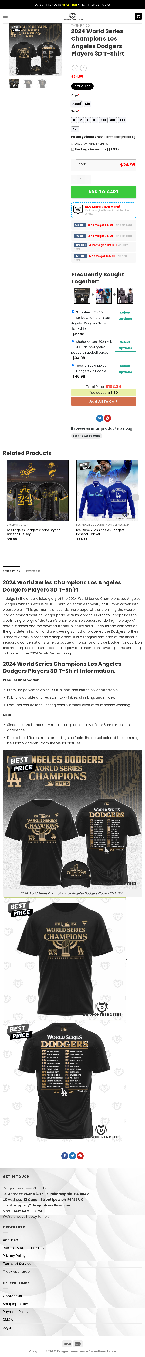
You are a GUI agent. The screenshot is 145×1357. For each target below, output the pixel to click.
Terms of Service (17, 1263)
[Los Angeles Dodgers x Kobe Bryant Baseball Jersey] (37, 490)
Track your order (17, 1271)
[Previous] (14, 49)
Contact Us (12, 1295)
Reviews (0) (34, 571)
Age (75, 95)
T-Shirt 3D (80, 25)
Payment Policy (15, 1311)
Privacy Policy (14, 1255)
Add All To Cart (103, 401)
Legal (7, 1327)
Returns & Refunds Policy (23, 1247)
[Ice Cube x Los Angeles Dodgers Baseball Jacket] (107, 490)
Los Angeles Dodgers (86, 435)
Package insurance (87, 137)
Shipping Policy (15, 1303)
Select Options (125, 315)
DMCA (8, 1319)
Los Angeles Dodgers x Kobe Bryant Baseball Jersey (33, 532)
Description (11, 571)
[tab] (11, 571)
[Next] (55, 49)
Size (75, 111)
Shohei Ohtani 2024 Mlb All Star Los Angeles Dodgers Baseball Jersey (91, 347)
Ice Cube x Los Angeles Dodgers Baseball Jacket (100, 532)
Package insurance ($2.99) (97, 149)
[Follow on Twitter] (99, 418)
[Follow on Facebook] (64, 1155)
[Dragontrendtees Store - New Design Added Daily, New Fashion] (72, 16)
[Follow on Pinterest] (107, 418)
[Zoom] (14, 71)
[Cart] (138, 16)
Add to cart (103, 192)
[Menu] (5, 16)
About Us (10, 1239)
